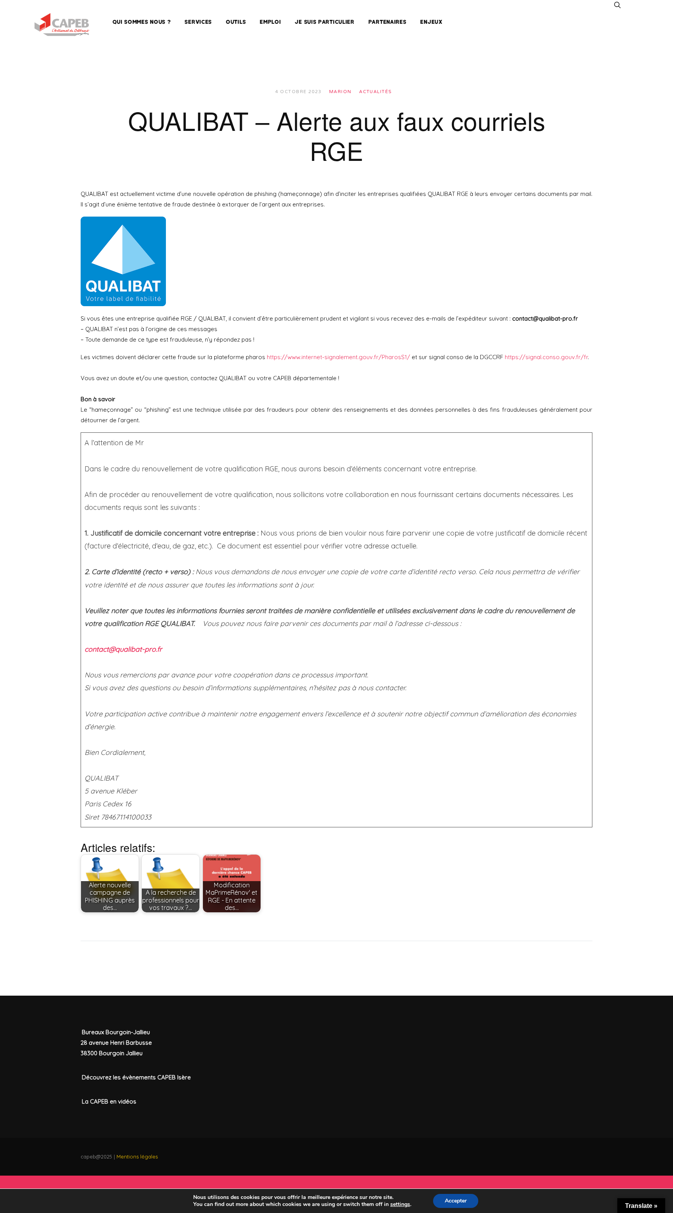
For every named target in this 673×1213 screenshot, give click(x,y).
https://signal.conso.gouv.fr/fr (546, 357)
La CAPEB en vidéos (109, 1101)
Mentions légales (137, 1156)
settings (400, 1204)
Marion (340, 91)
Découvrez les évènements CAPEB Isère (136, 1077)
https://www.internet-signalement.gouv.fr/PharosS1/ (338, 357)
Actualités (375, 91)
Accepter (456, 1200)
